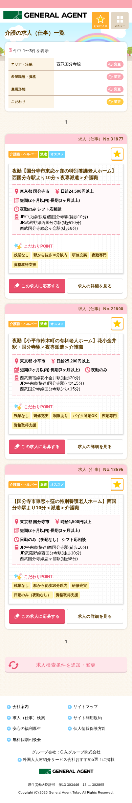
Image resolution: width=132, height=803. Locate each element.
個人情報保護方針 (89, 728)
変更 (117, 64)
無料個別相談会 (27, 739)
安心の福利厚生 (27, 728)
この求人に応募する (40, 286)
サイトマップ (85, 706)
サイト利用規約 (87, 717)
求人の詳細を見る (95, 286)
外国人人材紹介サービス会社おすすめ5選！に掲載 (68, 759)
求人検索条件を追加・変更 (66, 665)
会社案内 (21, 706)
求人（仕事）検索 (29, 717)
